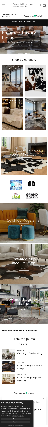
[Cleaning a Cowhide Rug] (8, 354)
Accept (15, 419)
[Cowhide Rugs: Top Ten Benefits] (8, 379)
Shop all (9, 47)
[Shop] (24, 223)
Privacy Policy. (18, 416)
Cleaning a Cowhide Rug (29, 353)
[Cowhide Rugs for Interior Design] (8, 366)
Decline (15, 422)
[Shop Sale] (24, 156)
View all (24, 344)
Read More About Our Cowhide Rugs (19, 330)
